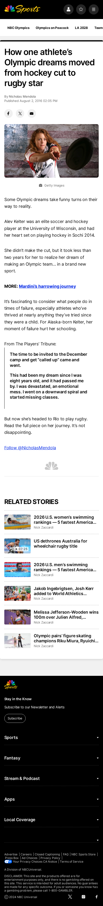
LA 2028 (81, 28)
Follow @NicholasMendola (30, 447)
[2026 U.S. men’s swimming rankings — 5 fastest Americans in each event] (17, 569)
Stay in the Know (18, 699)
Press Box (12, 858)
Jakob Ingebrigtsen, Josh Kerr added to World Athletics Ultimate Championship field (64, 591)
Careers (26, 854)
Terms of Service (71, 861)
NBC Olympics (18, 28)
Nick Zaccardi (43, 527)
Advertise (11, 854)
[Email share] (32, 113)
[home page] (22, 9)
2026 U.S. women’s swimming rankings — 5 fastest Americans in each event (66, 520)
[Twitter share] (20, 113)
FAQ (66, 854)
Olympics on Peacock (52, 28)
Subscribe (15, 718)
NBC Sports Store (83, 854)
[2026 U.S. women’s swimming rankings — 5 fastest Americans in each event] (17, 522)
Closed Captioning (47, 854)
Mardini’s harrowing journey (47, 286)
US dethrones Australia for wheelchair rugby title (60, 543)
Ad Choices (30, 858)
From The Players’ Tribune (29, 343)
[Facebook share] (8, 113)
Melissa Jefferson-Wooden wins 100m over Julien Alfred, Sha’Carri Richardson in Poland (66, 615)
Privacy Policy (50, 858)
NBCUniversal (31, 869)
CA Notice (50, 861)
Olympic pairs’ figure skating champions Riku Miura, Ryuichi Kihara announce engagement (64, 638)
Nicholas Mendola (22, 96)
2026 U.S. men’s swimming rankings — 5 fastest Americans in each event (66, 567)
